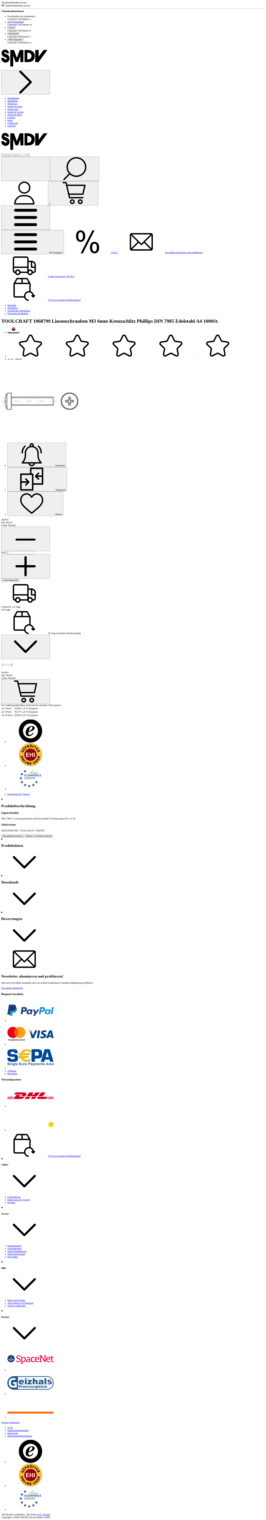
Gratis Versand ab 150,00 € (61, 276)
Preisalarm (60, 465)
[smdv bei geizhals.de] (30, 1393)
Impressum (12, 1433)
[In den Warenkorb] (25, 692)
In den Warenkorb (10, 580)
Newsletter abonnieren (12, 988)
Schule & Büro (14, 115)
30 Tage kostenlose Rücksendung (64, 300)
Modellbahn (13, 98)
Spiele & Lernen (15, 112)
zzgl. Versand (43, 1514)
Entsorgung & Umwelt (18, 794)
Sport (10, 120)
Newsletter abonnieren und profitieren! (183, 252)
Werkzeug (12, 104)
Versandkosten (14, 1248)
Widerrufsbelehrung (17, 1251)
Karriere (11, 1202)
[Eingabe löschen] (25, 169)
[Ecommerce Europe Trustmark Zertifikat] (30, 789)
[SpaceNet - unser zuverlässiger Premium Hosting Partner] (30, 1370)
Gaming (11, 117)
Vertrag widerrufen (16, 1306)
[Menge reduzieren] (25, 566)
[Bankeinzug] (30, 1068)
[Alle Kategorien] (25, 217)
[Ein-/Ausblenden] (25, 647)
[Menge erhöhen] (25, 539)
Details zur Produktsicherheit (39, 836)
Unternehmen (14, 1197)
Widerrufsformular (16, 1254)
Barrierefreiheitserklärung (19, 1436)
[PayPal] (30, 1021)
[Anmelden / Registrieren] (24, 203)
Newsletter (12, 1257)
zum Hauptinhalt (15, 22)
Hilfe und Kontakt (16, 1300)
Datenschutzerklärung (18, 1430)
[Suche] (74, 169)
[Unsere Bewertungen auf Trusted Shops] (30, 741)
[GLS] (30, 1130)
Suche (11, 28)
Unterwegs (12, 123)
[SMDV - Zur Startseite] (24, 68)
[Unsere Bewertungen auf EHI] (30, 765)
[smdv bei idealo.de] (30, 1417)
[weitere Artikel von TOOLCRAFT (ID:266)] (13, 332)
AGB (10, 1427)
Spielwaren (12, 109)
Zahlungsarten (14, 1246)
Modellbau (12, 101)
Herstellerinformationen (12, 836)
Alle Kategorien (15, 40)
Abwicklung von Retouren (20, 1303)
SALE (114, 252)
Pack (4, 552)
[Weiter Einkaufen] (25, 82)
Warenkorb (13, 34)
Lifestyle (11, 126)
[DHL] (30, 1106)
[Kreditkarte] (30, 1044)
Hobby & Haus (14, 106)
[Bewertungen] (124, 356)
